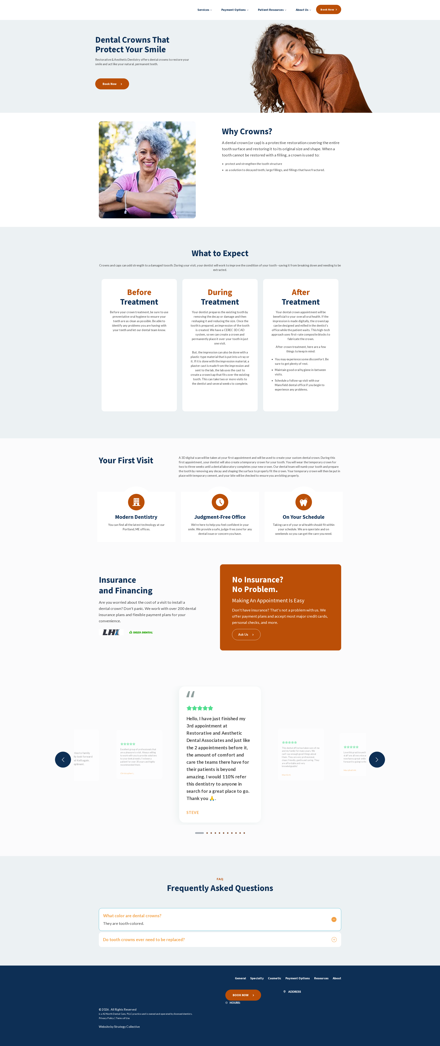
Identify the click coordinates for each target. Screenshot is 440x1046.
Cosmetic (274, 978)
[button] (199, 833)
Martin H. (286, 775)
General (240, 978)
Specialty (257, 978)
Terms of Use (123, 1018)
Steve (192, 812)
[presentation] (63, 760)
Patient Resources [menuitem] (271, 10)
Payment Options (297, 978)
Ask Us (243, 634)
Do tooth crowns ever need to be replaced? (144, 939)
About (337, 978)
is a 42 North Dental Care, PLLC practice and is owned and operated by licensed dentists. (145, 1013)
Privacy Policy (106, 1018)
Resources (321, 978)
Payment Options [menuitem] (233, 10)
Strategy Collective (127, 1026)
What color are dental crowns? (132, 915)
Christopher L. (127, 773)
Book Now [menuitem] (327, 9)
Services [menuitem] (203, 10)
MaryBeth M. (350, 770)
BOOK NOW (241, 995)
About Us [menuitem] (302, 10)
